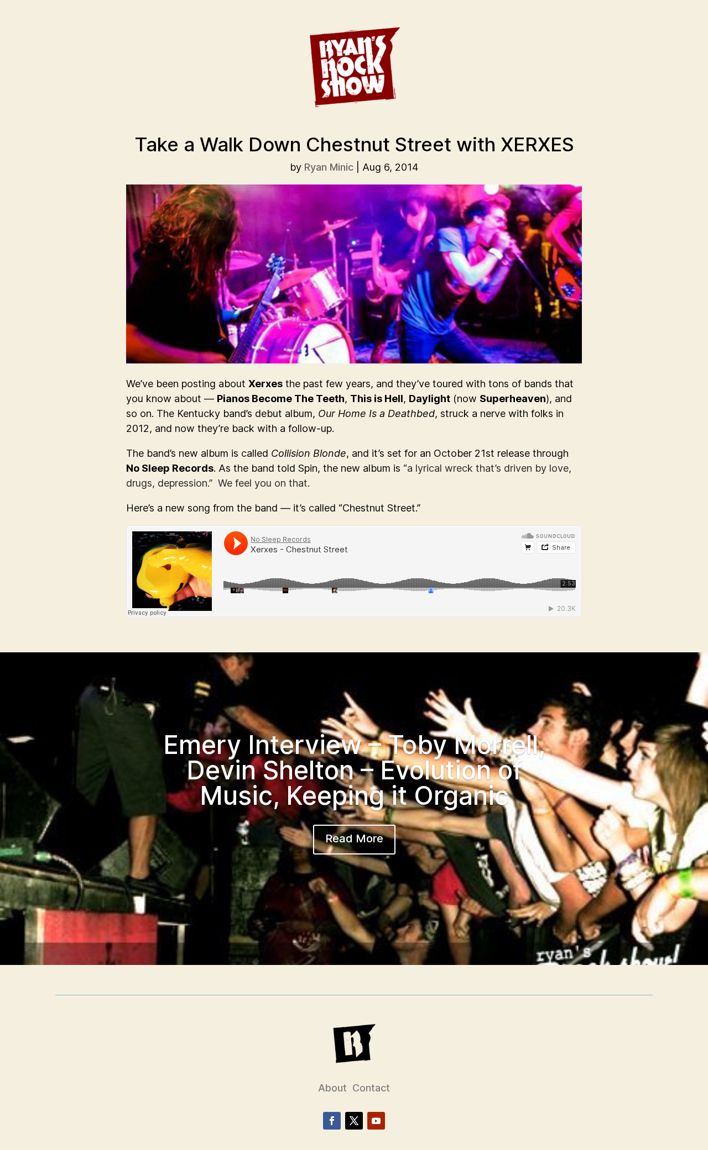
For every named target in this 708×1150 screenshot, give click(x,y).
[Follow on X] (354, 1121)
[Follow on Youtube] (376, 1121)
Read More (354, 838)
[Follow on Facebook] (332, 1121)
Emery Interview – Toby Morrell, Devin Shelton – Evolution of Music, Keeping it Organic (354, 770)
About (332, 1088)
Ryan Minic (328, 167)
